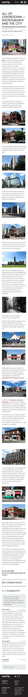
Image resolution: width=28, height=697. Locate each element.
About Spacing (18, 689)
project (3, 60)
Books (16, 682)
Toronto (4, 682)
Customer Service (19, 687)
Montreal (4, 689)
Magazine (17, 681)
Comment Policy (8, 604)
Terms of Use (18, 693)
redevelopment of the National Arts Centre (13, 377)
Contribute (18, 692)
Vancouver (5, 683)
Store (16, 685)
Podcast (17, 683)
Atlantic (4, 692)
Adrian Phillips (9, 29)
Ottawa (4, 690)
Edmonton (5, 693)
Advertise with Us (19, 690)
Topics (16, 2)
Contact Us (18, 694)
